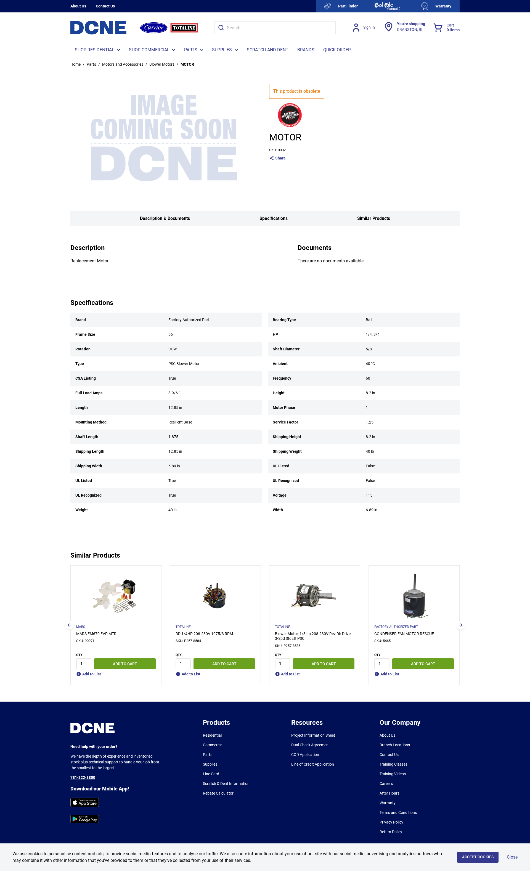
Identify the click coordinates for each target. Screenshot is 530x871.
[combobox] (275, 27)
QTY (79, 655)
